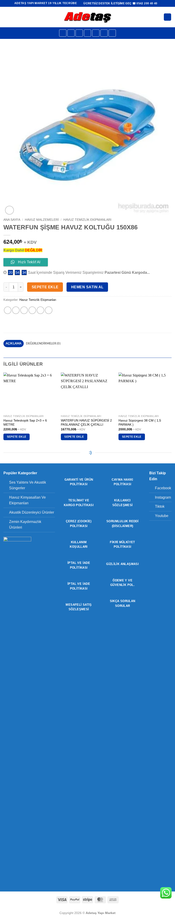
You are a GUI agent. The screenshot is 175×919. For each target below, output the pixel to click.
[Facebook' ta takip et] (63, 33)
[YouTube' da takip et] (112, 33)
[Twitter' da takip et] (87, 33)
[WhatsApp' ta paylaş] (7, 310)
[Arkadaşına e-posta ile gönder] (32, 310)
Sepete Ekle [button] (16, 436)
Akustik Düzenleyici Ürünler (31, 512)
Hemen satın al (87, 287)
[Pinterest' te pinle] (40, 310)
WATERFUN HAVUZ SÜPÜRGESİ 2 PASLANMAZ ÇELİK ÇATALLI (86, 423)
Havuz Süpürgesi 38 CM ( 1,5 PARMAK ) (139, 423)
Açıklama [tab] (14, 343)
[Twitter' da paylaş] (24, 310)
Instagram (163, 497)
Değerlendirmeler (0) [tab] (43, 343)
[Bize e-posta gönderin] (96, 33)
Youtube (161, 516)
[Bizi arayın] (104, 33)
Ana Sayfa (11, 219)
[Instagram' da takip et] (71, 33)
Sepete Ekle (45, 287)
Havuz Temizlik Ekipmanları (87, 219)
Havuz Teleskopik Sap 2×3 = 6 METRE (25, 423)
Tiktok (160, 506)
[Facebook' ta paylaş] (16, 310)
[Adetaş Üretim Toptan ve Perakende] (88, 17)
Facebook (163, 488)
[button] (6, 17)
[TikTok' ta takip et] (79, 33)
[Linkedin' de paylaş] (48, 310)
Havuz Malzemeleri (42, 219)
